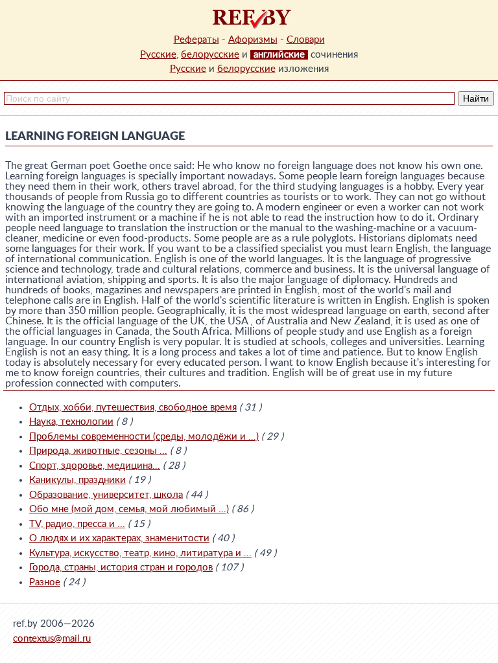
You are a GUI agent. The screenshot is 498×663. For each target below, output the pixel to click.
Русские (158, 55)
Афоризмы (253, 40)
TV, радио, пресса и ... (77, 524)
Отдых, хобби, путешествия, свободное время (133, 407)
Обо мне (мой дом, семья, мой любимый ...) (129, 509)
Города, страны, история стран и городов (121, 567)
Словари (306, 40)
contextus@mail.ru (52, 639)
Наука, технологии (71, 422)
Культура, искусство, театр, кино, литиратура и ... (140, 553)
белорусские (210, 55)
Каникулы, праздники (77, 480)
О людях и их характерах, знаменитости (119, 538)
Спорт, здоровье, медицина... (94, 466)
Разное (44, 582)
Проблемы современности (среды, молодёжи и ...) (144, 437)
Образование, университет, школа (106, 495)
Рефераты (196, 40)
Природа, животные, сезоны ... (98, 451)
